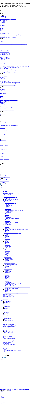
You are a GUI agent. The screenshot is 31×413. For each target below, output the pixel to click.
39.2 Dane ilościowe (7, 266)
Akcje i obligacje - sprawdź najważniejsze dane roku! (9, 338)
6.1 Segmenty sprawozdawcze (8, 212)
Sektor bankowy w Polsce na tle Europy (4, 130)
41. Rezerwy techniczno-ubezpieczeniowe (8, 269)
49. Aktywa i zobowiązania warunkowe (8, 282)
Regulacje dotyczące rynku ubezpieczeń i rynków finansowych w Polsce (10, 326)
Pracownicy (4, 314)
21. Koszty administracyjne (6, 238)
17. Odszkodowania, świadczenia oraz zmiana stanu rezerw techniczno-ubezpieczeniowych (12, 233)
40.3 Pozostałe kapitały (7, 268)
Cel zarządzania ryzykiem (5, 345)
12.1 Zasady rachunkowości (7, 226)
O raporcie (2, 189)
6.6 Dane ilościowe (7, 215)
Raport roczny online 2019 (2, 389)
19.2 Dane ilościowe (7, 236)
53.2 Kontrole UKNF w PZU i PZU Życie (9, 290)
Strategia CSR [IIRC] (5, 330)
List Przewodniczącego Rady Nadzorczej (7, 190)
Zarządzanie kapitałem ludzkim (7, 315)
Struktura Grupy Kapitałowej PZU (3, 18)
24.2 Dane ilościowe (7, 242)
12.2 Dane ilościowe (7, 227)
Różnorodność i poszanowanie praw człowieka (4, 101)
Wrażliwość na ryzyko (5, 348)
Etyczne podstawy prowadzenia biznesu (4, 57)
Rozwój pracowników (2, 119)
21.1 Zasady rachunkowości (7, 239)
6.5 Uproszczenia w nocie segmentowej (9, 214)
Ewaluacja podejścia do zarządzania (4, 68)
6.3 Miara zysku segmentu (7, 213)
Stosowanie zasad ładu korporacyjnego (6, 339)
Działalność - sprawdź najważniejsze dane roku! (8, 322)
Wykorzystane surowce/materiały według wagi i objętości (6, 50)
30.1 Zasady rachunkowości (7, 251)
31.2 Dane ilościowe (7, 253)
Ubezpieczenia (5, 304)
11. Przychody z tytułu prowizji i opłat (7, 224)
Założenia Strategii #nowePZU (6, 328)
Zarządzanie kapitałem (5, 349)
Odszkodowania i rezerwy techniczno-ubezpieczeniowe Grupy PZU (10, 197)
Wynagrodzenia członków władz (6, 343)
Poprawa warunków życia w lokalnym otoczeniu (5, 177)
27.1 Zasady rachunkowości (7, 247)
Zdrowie (1, 176)
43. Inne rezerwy (5, 273)
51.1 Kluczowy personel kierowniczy (8, 286)
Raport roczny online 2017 (13, 389)
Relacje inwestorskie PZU (5, 335)
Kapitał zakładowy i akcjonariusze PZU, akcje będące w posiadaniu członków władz (11, 341)
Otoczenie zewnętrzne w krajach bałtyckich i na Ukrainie (8, 324)
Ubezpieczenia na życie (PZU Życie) (3, 108)
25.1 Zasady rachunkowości (7, 243)
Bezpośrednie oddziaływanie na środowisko (4, 47)
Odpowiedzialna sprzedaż (2, 78)
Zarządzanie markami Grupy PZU (7, 306)
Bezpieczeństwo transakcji (2, 102)
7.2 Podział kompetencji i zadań (8, 217)
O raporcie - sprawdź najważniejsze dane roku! (8, 194)
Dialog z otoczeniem (2, 103)
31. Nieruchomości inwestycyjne (7, 252)
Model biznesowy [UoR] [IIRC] (3, 17)
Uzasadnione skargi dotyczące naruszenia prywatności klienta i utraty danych (8, 85)
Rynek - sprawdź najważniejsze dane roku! (8, 327)
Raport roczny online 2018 (8, 389)
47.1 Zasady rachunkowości (7, 280)
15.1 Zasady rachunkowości (7, 231)
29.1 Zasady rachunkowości (7, 249)
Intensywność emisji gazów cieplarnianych (5, 54)
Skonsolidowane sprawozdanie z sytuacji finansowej (8, 295)
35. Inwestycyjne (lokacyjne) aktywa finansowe (8, 259)
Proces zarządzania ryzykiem (5, 347)
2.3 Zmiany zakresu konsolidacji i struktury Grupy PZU (10, 203)
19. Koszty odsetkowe (6, 235)
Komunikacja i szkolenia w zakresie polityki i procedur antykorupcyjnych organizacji (9, 69)
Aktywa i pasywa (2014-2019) (6, 299)
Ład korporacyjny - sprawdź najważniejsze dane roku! (9, 344)
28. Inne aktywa (5, 248)
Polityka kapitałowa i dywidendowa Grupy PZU (7, 336)
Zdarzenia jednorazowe (5, 297)
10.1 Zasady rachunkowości (7, 223)
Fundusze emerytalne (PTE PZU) (3, 22)
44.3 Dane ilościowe (7, 277)
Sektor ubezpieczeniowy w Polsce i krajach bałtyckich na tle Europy (6, 107)
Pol (1, 187)
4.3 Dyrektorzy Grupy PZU (7, 206)
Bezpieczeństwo (1, 40)
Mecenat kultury (1, 41)
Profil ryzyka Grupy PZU (2, 104)
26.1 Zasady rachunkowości (7, 245)
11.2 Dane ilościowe (7, 225)
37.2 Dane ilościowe (7, 262)
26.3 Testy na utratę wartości (8, 246)
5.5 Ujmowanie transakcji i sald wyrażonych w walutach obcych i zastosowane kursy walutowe (14, 210)
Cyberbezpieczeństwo (6, 308)
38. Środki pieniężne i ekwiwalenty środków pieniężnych (9, 263)
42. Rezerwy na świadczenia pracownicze (8, 271)
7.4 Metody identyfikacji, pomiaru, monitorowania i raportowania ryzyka (12, 218)
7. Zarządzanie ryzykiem (6, 216)
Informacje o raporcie (5, 191)
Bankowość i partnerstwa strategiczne (3, 76)
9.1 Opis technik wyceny (7, 221)
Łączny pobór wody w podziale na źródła (4, 52)
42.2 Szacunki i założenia (7, 272)
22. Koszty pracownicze (6, 240)
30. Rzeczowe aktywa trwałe (6, 250)
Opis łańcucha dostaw (3, 63)
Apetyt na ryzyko (2, 127)
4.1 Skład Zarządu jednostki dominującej (9, 205)
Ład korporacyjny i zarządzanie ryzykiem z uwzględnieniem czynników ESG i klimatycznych (9, 100)
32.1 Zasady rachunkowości (7, 254)
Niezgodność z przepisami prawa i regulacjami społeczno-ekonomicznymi (8, 72)
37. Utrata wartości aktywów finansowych (8, 261)
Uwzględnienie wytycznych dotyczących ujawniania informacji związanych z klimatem (11, 193)
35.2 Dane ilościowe (7, 260)
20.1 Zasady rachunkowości (7, 237)
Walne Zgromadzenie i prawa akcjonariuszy (7, 342)
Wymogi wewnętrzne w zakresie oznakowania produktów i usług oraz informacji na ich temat (9, 83)
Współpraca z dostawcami (2, 60)
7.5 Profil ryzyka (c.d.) (7, 219)
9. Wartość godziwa (6, 220)
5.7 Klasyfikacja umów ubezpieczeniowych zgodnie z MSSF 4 (11, 211)
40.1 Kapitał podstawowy (7, 267)
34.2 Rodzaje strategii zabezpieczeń (8, 258)
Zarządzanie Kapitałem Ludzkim (3, 120)
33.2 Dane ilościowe (7, 256)
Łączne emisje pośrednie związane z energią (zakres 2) (6, 53)
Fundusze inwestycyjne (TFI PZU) (3, 149)
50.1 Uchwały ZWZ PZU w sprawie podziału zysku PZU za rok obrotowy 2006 (13, 283)
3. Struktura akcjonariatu (6, 204)
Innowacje (5, 307)
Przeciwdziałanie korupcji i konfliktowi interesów (5, 58)
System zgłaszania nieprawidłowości (3, 59)
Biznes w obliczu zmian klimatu (3, 93)
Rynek (2, 323)
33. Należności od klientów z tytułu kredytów (8, 255)
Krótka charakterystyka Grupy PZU (3, 16)
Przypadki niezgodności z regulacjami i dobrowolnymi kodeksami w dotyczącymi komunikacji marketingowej (11, 84)
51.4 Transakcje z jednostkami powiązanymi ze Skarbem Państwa (11, 288)
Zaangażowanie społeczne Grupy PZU (4, 39)
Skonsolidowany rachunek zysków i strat (7, 294)
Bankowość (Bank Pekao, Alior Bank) (4, 20)
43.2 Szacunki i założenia (7, 274)
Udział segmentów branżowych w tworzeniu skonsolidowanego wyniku (7, 110)
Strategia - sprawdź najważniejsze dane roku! (8, 332)
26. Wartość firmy (5, 244)
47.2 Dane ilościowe (7, 281)
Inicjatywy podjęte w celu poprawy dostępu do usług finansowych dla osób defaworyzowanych (10, 82)
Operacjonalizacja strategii (5, 329)
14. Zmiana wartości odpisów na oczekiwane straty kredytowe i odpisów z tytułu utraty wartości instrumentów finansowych (16, 229)
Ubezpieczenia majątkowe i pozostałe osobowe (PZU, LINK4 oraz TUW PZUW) (8, 19)
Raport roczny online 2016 (18, 389)
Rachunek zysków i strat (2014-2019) (6, 298)
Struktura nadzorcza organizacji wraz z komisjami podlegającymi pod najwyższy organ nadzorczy (10, 67)
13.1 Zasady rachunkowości (7, 228)
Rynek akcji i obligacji (5, 333)
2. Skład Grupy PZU (6, 201)
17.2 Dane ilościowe (7, 234)
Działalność (2, 300)
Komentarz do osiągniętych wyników (6, 195)
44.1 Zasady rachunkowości (7, 276)
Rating (3, 337)
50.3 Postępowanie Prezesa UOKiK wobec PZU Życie (10, 284)
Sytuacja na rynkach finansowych (3, 148)
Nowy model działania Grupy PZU (3, 74)
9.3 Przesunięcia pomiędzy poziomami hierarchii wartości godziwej (11, 222)
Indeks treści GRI (4, 192)
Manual (10, 390)
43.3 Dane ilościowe (7, 275)
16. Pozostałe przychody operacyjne (7, 232)
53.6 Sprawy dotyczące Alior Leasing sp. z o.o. (9, 292)
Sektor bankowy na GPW (2, 134)
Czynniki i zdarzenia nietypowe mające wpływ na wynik (9, 198)
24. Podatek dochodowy (6, 241)
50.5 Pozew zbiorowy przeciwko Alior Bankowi (9, 285)
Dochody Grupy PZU (6, 196)
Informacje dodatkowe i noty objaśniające (7, 200)
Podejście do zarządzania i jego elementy (4, 33)
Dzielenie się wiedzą (2, 30)
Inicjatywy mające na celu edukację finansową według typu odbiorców (8, 37)
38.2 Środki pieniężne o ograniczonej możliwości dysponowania (11, 264)
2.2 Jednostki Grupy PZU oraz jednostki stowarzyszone (10, 202)
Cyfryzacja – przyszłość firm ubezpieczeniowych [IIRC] (9, 331)
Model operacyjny (4, 303)
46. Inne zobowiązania (6, 279)
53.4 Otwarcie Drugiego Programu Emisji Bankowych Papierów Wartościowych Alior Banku (14, 291)
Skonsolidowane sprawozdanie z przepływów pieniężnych (8, 296)
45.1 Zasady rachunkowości (7, 278)
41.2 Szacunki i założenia (7, 270)
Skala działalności (2, 25)
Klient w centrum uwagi (2, 77)
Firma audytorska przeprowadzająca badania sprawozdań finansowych (9, 340)
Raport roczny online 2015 (23, 389)
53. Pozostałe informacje (6, 289)
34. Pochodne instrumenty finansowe (7, 257)
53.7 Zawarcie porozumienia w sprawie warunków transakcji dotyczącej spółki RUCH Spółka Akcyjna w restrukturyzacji (16, 293)
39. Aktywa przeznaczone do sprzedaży (7, 265)
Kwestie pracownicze (2, 28)
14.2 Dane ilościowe (7, 230)
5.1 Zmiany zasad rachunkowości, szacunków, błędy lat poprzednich (11, 207)
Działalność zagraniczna (2, 21)
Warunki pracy (1, 29)
